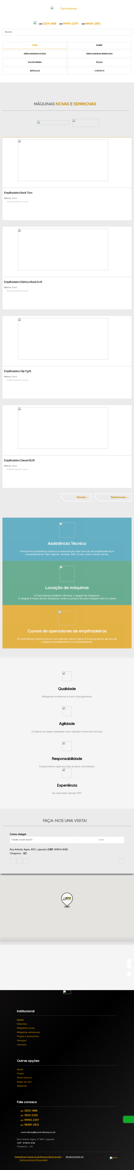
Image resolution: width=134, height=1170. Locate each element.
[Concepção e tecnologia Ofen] (115, 1158)
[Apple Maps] (26, 860)
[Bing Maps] (20, 860)
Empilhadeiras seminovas (99, 54)
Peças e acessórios (28, 1036)
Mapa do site (24, 1082)
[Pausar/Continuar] (129, 974)
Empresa (22, 1024)
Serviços (35, 71)
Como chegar (18, 834)
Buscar (128, 32)
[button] (67, 900)
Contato (99, 71)
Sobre (99, 45)
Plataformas (35, 62)
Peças (99, 62)
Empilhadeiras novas (35, 54)
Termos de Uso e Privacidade (33, 1160)
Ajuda (20, 1069)
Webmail (22, 1086)
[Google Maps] (13, 860)
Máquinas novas (26, 1028)
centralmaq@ (38, 1132)
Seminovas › (119, 497)
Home (35, 45)
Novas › (82, 497)
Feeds (20, 1073)
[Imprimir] (121, 860)
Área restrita (24, 1078)
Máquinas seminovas (28, 1032)
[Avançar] (129, 966)
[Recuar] (129, 961)
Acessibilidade (9, 1147)
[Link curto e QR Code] (9, 1161)
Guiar (101, 840)
